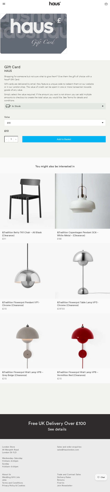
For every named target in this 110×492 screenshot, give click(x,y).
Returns (60, 480)
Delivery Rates (64, 477)
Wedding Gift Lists (11, 477)
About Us (6, 474)
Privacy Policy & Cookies (13, 485)
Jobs (4, 480)
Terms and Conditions (12, 482)
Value (7, 117)
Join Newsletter (64, 485)
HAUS (8, 71)
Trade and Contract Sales (69, 474)
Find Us (60, 482)
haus (49, 7)
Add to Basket (64, 139)
